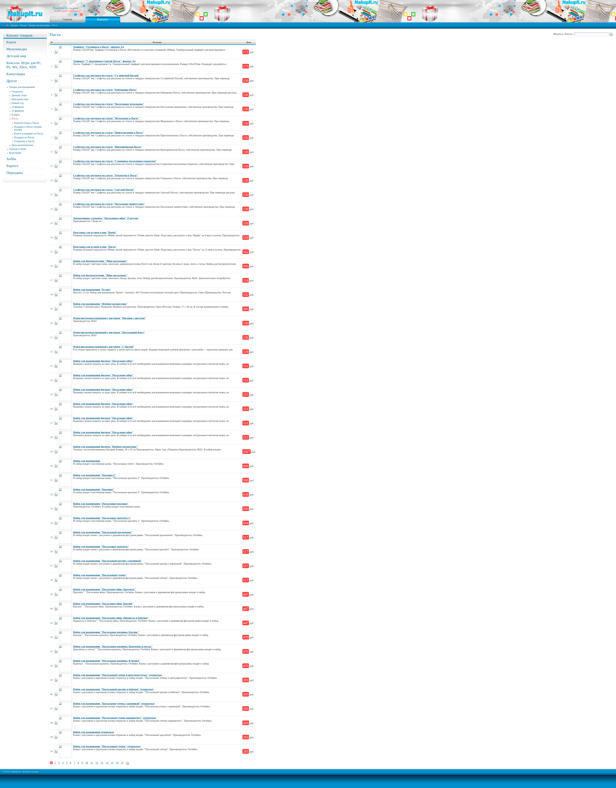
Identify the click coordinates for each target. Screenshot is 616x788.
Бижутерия (15, 152)
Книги (11, 42)
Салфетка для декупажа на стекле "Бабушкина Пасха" (105, 89)
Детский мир (16, 56)
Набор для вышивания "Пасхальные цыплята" (101, 546)
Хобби (11, 159)
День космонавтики (22, 145)
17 (122, 762)
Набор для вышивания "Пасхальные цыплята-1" (102, 518)
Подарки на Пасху (24, 137)
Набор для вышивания (86, 461)
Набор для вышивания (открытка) (93, 732)
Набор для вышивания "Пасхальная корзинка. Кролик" (106, 632)
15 (112, 762)
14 (107, 762)
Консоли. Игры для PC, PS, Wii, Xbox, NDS (24, 65)
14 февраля (18, 107)
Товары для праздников (39, 25)
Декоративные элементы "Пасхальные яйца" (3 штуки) (105, 218)
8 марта (16, 114)
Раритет (12, 166)
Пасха (15, 118)
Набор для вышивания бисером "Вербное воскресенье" (105, 446)
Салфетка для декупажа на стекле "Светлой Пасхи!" (104, 189)
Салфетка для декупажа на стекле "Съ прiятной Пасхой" (106, 75)
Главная (67, 19)
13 (102, 762)
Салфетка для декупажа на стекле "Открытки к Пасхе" (105, 175)
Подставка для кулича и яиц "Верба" (95, 232)
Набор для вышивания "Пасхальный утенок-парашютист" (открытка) (114, 717)
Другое (23, 25)
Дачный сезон (19, 95)
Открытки (17, 91)
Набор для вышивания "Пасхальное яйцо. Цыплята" (104, 589)
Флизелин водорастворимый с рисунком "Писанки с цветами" (109, 318)
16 (117, 762)
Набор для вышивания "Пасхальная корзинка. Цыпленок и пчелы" (113, 646)
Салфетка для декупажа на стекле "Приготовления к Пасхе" (108, 132)
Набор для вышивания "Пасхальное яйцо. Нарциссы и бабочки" (111, 618)
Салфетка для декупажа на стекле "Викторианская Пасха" (107, 146)
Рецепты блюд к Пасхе (26, 123)
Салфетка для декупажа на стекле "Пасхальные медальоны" (108, 104)
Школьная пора (20, 99)
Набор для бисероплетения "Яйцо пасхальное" (100, 261)
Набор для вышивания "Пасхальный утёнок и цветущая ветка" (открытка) (117, 675)
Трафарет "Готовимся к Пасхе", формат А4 (98, 47)
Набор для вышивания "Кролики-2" (94, 475)
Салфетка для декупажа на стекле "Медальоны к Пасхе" (106, 118)
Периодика (14, 173)
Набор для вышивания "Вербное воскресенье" (100, 303)
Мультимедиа (16, 49)
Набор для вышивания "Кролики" (93, 489)
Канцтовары (15, 74)
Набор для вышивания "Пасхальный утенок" (100, 575)
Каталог (102, 19)
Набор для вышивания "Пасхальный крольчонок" (103, 532)
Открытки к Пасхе (24, 141)
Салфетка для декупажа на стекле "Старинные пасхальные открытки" (115, 161)
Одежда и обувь (17, 149)
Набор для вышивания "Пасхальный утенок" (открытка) (107, 746)
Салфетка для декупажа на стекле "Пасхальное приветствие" (109, 204)
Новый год (18, 103)
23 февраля (18, 110)
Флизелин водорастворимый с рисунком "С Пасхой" (103, 346)
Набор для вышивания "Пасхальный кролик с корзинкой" (107, 560)
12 (96, 762)
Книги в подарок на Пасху (28, 133)
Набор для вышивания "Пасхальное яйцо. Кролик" (103, 603)
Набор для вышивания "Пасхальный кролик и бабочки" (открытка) (113, 689)
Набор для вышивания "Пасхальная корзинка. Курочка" (106, 660)
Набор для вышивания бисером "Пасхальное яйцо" (103, 361)
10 (86, 762)
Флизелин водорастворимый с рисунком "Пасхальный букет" (109, 332)
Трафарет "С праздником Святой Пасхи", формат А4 (104, 61)
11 (91, 762)
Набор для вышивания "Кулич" (92, 289)
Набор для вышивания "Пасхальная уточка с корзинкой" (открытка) (113, 703)
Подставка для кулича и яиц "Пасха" (95, 246)
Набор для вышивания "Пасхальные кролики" (100, 503)
